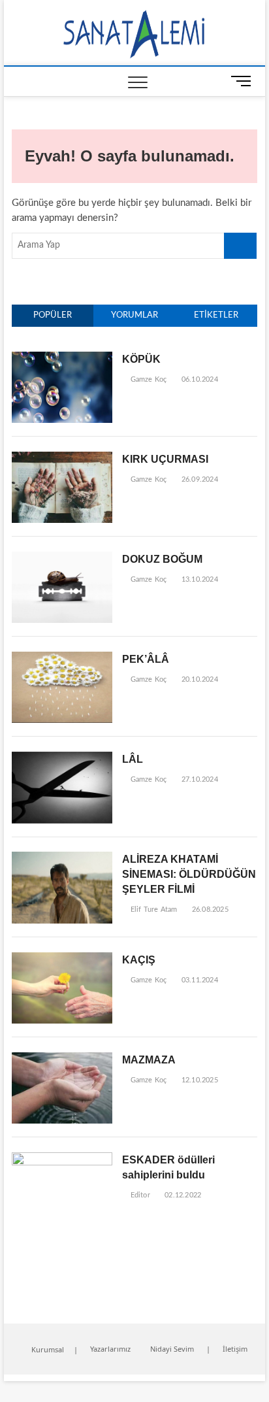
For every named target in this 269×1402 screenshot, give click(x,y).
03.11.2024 (198, 980)
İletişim (235, 1349)
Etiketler (216, 315)
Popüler (52, 315)
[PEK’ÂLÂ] (62, 658)
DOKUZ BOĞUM (162, 559)
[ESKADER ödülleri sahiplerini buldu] (62, 1159)
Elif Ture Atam (152, 909)
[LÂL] (62, 758)
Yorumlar (134, 315)
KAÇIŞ (138, 959)
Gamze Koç (147, 379)
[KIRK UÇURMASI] (62, 458)
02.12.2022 (182, 1195)
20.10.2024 (198, 679)
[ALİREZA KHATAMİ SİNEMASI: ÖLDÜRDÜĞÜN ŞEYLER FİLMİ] (62, 858)
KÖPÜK (141, 359)
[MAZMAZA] (62, 1059)
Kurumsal (47, 1349)
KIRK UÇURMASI (165, 459)
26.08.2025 (209, 909)
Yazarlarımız (110, 1349)
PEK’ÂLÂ (145, 659)
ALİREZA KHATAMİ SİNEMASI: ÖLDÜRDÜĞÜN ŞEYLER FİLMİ (189, 874)
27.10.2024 (198, 779)
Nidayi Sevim (172, 1349)
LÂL (132, 759)
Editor (139, 1195)
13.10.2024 (198, 579)
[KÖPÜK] (62, 358)
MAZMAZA (149, 1059)
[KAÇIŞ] (62, 959)
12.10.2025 (198, 1080)
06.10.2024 (198, 379)
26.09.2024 (198, 479)
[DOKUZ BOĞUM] (62, 558)
